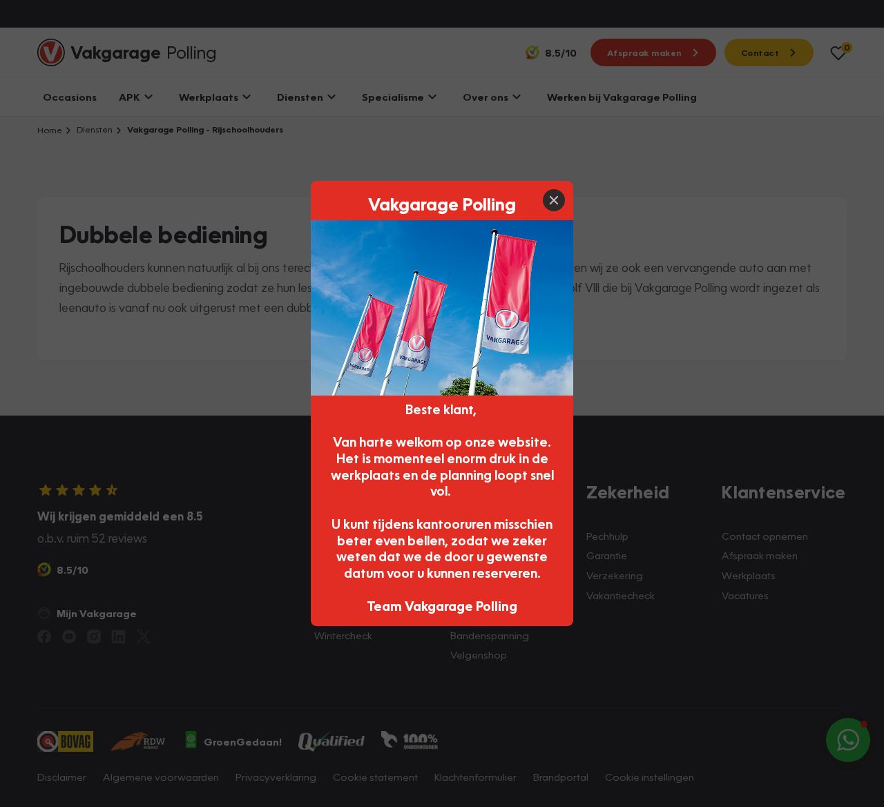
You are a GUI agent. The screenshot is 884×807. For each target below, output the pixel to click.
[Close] (554, 200)
